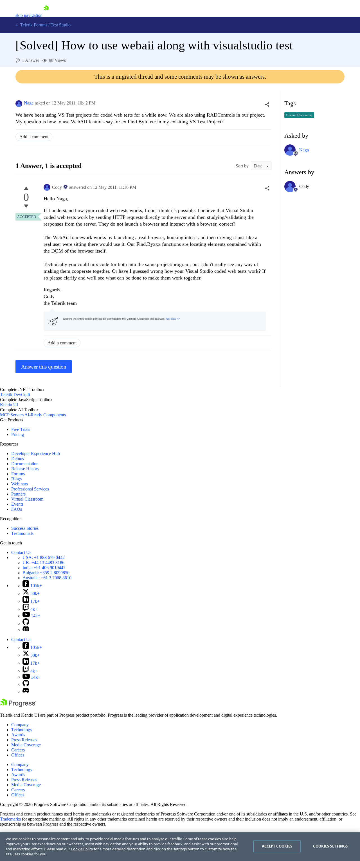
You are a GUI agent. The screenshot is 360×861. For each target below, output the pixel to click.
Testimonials (22, 533)
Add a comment (33, 136)
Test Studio (61, 24)
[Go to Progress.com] (18, 705)
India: (44, 567)
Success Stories (25, 528)
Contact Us (21, 552)
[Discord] (25, 630)
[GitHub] (25, 623)
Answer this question (43, 367)
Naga (28, 103)
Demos (17, 458)
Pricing (17, 434)
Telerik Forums (33, 24)
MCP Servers (12, 414)
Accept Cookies (277, 846)
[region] (180, 846)
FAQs (16, 509)
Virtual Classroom (27, 499)
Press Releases (24, 739)
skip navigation (28, 15)
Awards (18, 734)
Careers (18, 750)
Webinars (19, 483)
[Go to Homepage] (46, 15)
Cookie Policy (82, 848)
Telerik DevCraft (15, 394)
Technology (21, 729)
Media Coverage (26, 744)
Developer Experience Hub (35, 453)
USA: (43, 557)
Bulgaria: (45, 572)
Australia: (46, 577)
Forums (18, 473)
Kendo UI (9, 404)
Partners (18, 494)
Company (20, 724)
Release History (25, 468)
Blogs (16, 478)
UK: (43, 562)
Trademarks (10, 819)
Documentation (25, 463)
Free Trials (20, 429)
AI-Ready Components (45, 414)
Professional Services (30, 489)
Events (17, 504)
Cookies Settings (330, 846)
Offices (17, 755)
